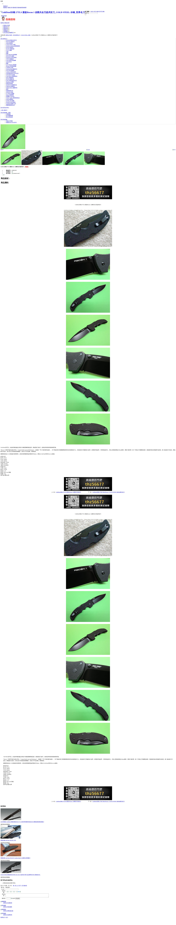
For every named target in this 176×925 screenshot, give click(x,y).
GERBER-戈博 (9, 67)
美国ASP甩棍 (9, 121)
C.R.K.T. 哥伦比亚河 (11, 71)
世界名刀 (3, 917)
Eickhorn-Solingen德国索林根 (13, 46)
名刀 (7, 917)
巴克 (100, 11)
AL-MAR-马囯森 (10, 93)
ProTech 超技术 (9, 47)
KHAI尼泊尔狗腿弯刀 (8, 32)
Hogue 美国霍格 (10, 95)
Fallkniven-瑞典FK (10, 86)
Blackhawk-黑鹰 (10, 82)
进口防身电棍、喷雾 (6, 112)
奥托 (7, 89)
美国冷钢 (5, 28)
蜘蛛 (7, 63)
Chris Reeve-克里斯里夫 (11, 76)
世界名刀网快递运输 (8, 910)
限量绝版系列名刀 (10, 105)
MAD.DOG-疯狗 (10, 56)
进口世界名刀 (16, 35)
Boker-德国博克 (10, 77)
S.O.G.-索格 (9, 50)
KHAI (92, 11)
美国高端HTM (9, 90)
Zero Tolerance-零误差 (11, 64)
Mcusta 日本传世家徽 (11, 66)
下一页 (21, 885)
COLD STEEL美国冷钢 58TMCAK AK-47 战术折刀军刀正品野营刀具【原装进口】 (20, 874)
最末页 (25, 885)
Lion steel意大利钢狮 (11, 60)
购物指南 (4, 901)
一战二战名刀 (4, 110)
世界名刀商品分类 (5, 22)
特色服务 (4, 913)
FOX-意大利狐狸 (10, 70)
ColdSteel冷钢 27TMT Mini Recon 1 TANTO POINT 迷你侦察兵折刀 (108, 492)
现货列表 (4, 15)
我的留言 (15, 7)
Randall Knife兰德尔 (11, 102)
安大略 (102, 11)
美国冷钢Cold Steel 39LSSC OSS (8, 840)
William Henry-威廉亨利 (11, 87)
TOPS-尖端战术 (10, 59)
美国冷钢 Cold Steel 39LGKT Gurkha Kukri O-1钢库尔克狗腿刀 (15, 858)
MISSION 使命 (9, 92)
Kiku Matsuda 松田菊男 (11, 54)
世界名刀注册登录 (7, 902)
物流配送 (4, 909)
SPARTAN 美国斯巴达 (11, 84)
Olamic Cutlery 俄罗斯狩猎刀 (13, 97)
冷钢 (97, 11)
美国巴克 (5, 29)
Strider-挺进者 (9, 43)
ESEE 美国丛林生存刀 (11, 80)
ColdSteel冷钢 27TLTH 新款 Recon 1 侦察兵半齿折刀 (68, 492)
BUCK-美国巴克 (10, 79)
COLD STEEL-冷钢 (25, 35)
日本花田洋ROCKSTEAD (12, 73)
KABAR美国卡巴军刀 (11, 40)
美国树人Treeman (10, 96)
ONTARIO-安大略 (10, 74)
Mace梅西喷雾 (9, 115)
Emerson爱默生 (9, 99)
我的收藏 (19, 7)
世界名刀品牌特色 (7, 914)
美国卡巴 (5, 26)
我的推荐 (24, 7)
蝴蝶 (7, 53)
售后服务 (4, 905)
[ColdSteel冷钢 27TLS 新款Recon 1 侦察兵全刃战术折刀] (13, 148)
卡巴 (95, 11)
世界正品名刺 (9, 83)
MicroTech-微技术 (10, 41)
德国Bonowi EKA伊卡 (11, 122)
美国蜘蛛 (5, 31)
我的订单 (10, 7)
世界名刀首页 (6, 25)
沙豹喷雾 (8, 114)
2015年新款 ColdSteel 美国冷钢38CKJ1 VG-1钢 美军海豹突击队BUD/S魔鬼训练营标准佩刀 (22, 821)
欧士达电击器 (9, 117)
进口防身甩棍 (4, 119)
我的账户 (5, 6)
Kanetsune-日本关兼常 (11, 57)
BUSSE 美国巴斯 (10, 48)
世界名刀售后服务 (7, 906)
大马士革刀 (9, 61)
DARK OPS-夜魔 (10, 100)
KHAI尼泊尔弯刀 (5, 107)
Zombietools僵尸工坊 (11, 103)
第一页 (14, 885)
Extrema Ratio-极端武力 (11, 69)
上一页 (18, 885)
